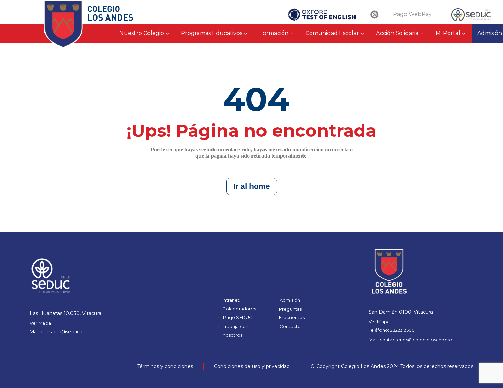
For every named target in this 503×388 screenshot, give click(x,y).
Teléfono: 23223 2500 (392, 330)
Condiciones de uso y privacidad (252, 366)
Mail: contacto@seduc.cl (57, 331)
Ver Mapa (40, 323)
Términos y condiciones (165, 366)
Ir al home (251, 186)
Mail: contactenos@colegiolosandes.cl (411, 339)
